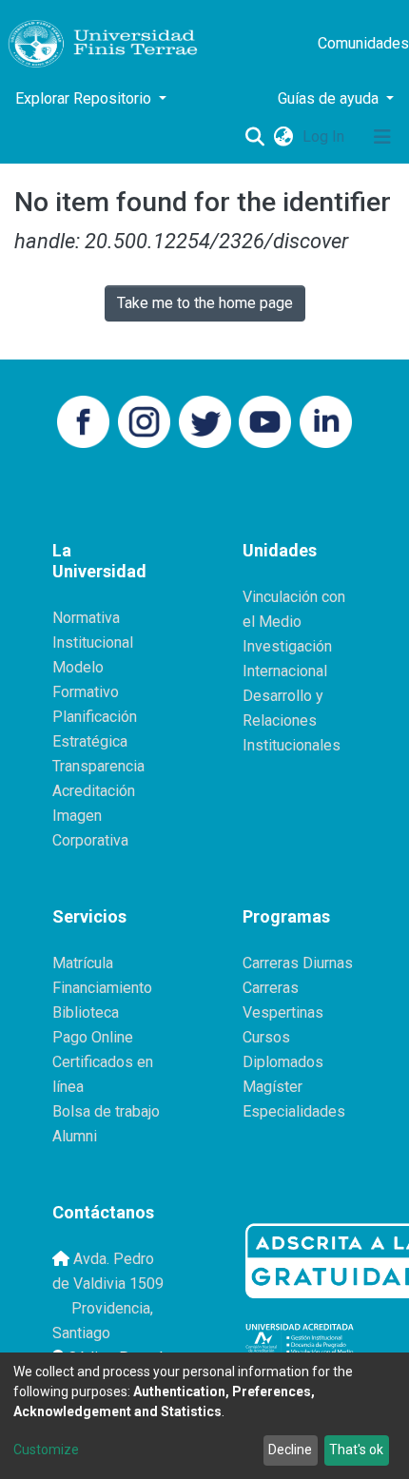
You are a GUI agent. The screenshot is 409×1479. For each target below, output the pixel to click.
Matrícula (82, 963)
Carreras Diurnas (298, 963)
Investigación (287, 646)
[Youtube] (265, 420)
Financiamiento (102, 988)
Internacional (285, 671)
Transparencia (98, 766)
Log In (325, 136)
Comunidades (363, 43)
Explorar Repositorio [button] (85, 98)
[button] (283, 137)
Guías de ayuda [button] (330, 98)
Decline (290, 1449)
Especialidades (294, 1111)
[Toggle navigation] (382, 137)
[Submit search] (254, 137)
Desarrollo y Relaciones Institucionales (292, 720)
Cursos (266, 1037)
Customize (46, 1449)
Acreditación (93, 791)
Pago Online (92, 1037)
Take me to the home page (205, 303)
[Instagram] (144, 420)
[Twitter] (205, 420)
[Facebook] (83, 420)
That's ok (356, 1449)
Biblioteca (85, 1012)
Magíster (272, 1087)
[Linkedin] (326, 420)
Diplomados (283, 1062)
